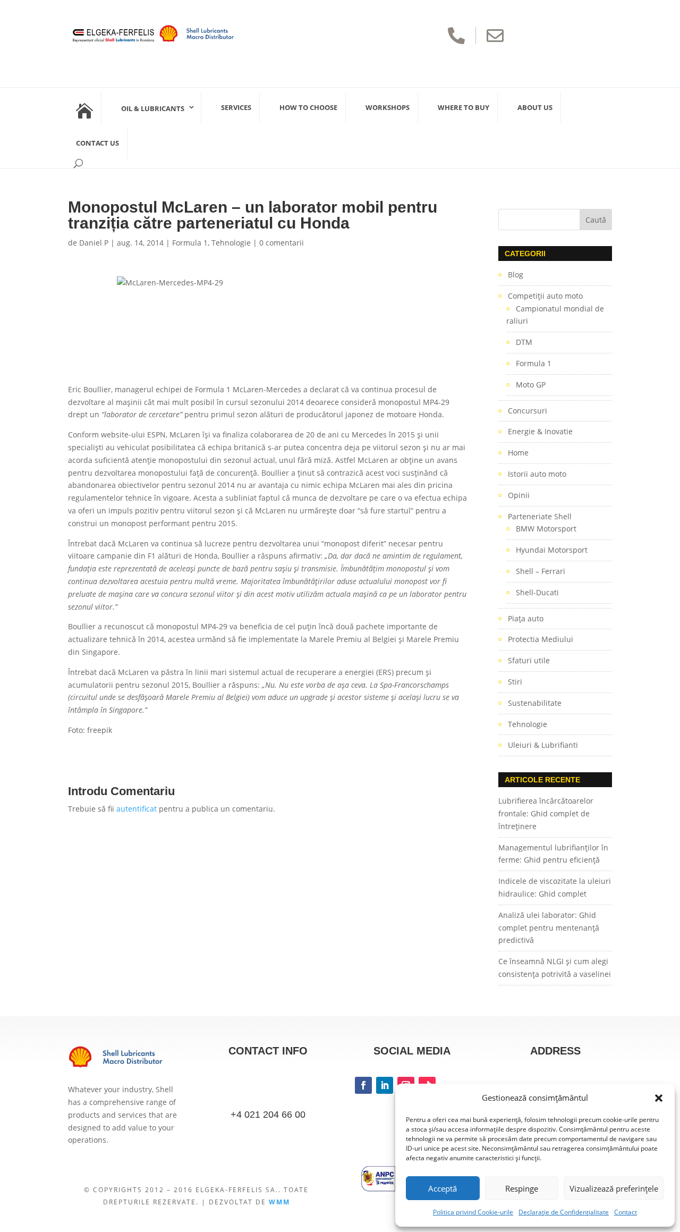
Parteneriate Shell (540, 516)
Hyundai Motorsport (552, 550)
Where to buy (463, 107)
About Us (534, 107)
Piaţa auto (525, 618)
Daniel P (93, 243)
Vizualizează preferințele (614, 1188)
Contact (625, 1212)
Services (236, 107)
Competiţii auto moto (545, 296)
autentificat (136, 809)
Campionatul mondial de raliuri (555, 314)
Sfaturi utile (529, 660)
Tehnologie (231, 243)
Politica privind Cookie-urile (473, 1212)
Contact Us (97, 143)
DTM (524, 342)
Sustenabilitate (535, 703)
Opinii (519, 495)
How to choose (308, 107)
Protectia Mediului (540, 639)
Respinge (521, 1188)
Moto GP (531, 384)
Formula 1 (190, 243)
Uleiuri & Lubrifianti (543, 745)
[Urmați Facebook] (363, 1085)
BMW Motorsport (546, 529)
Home (518, 453)
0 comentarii (281, 243)
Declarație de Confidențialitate (563, 1212)
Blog (515, 274)
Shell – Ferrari (540, 571)
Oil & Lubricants (152, 108)
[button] (658, 1098)
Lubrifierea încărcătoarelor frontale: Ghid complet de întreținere (545, 813)
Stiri (515, 682)
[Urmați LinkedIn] (384, 1085)
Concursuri (527, 411)
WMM (279, 1201)
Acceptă (442, 1188)
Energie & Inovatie (540, 431)
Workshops (388, 107)
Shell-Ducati (537, 592)
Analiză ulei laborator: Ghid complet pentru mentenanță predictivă (548, 928)
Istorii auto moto (537, 474)
